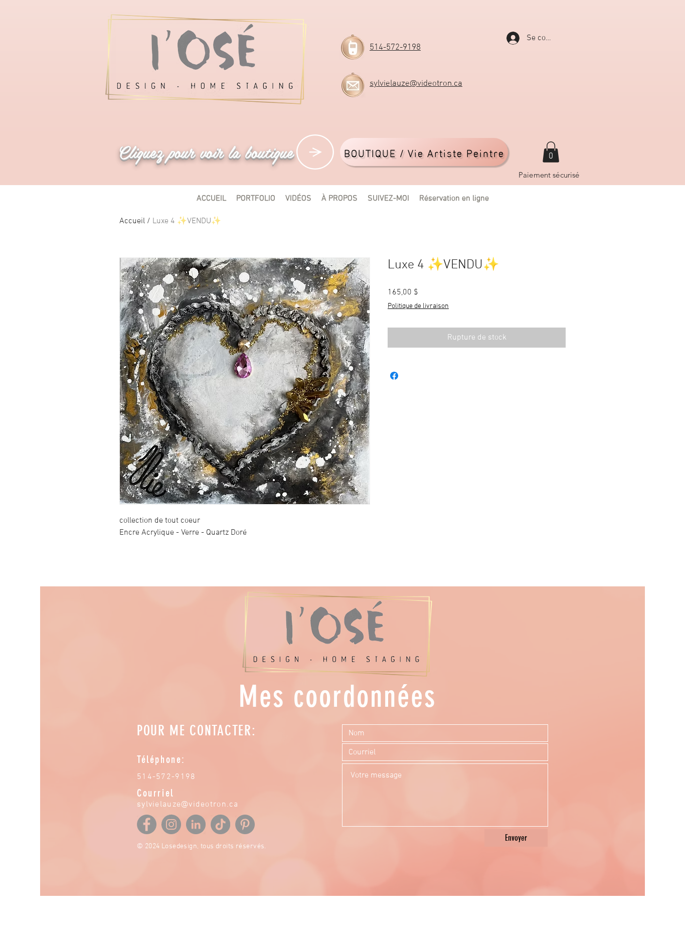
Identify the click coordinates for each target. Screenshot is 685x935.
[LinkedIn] (196, 824)
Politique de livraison (418, 306)
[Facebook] (146, 824)
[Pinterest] (245, 824)
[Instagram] (171, 824)
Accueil (132, 221)
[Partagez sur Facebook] (394, 376)
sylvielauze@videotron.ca (416, 84)
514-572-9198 (395, 48)
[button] (551, 152)
